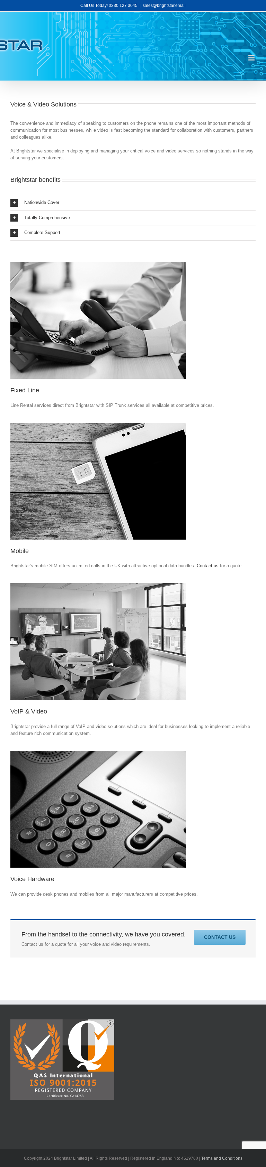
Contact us (208, 565)
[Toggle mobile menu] (252, 58)
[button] (133, 202)
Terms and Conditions (221, 1158)
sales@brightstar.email (164, 5)
